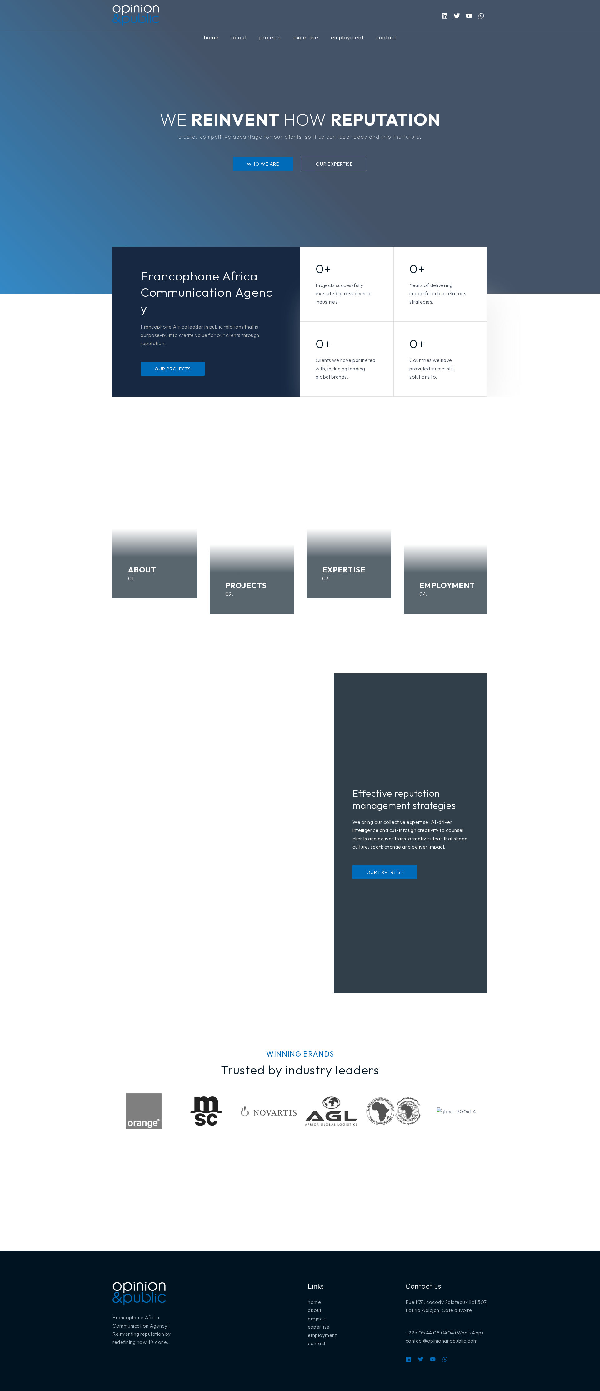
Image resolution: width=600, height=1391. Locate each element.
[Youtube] (469, 16)
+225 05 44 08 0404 (430, 1332)
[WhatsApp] (481, 16)
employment (347, 37)
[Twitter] (457, 16)
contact (386, 37)
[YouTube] (433, 1359)
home (211, 37)
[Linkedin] (445, 16)
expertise (305, 37)
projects (270, 37)
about (239, 37)
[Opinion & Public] (135, 15)
